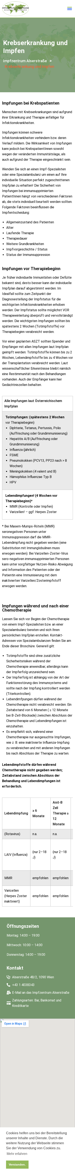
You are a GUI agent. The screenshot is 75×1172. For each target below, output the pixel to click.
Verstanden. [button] (17, 1164)
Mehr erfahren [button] (17, 1154)
